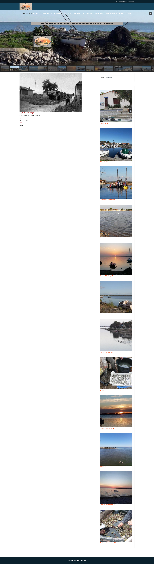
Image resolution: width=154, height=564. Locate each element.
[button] (150, 13)
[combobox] (114, 77)
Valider (102, 77)
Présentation (46, 13)
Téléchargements (111, 13)
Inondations (58, 13)
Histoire (68, 13)
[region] (77, 41)
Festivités (89, 13)
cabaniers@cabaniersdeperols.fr (126, 1)
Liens (121, 13)
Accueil (35, 13)
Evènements (99, 13)
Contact (129, 13)
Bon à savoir (78, 13)
